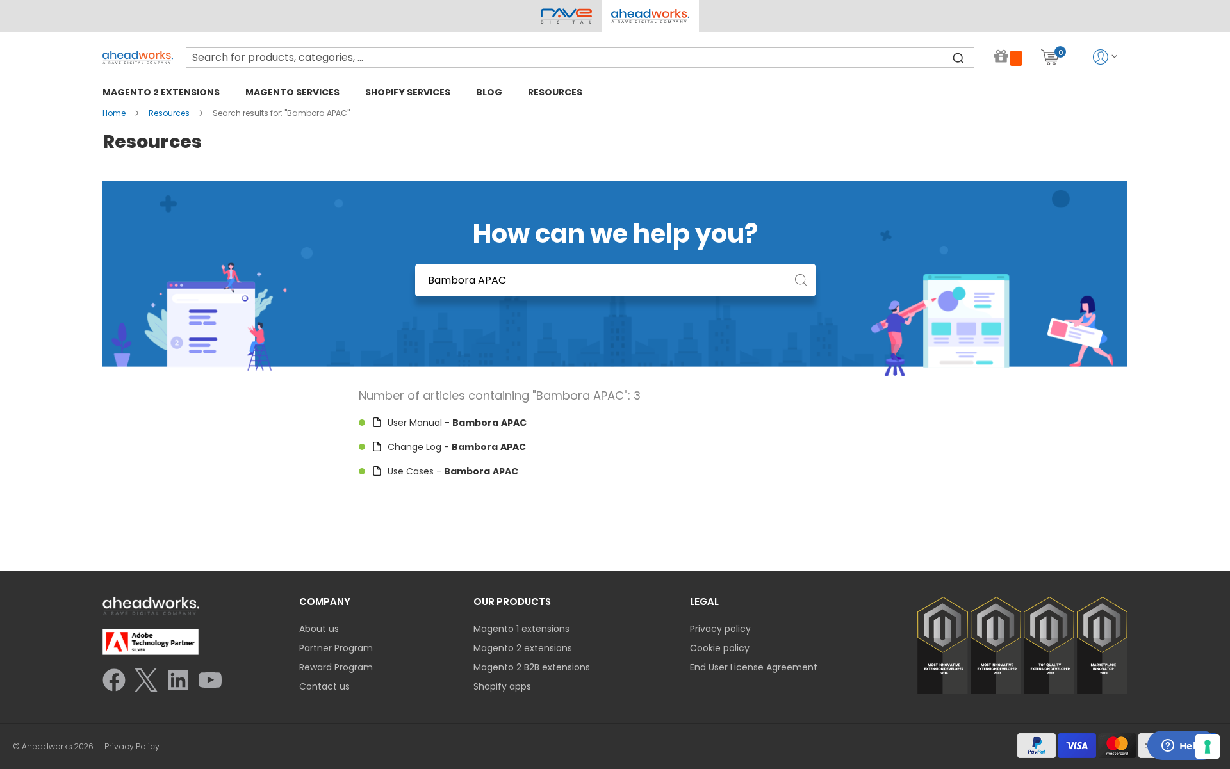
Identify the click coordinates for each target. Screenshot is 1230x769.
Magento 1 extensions (521, 628)
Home (114, 113)
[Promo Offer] (1008, 57)
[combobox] (580, 57)
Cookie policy (720, 648)
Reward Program (336, 667)
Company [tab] (324, 601)
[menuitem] (161, 92)
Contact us (324, 686)
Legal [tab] (704, 601)
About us (319, 628)
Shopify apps (502, 686)
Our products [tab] (512, 601)
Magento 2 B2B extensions (531, 667)
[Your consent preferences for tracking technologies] (1207, 746)
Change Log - (455, 447)
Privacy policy (720, 628)
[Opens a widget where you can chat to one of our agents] (1182, 747)
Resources (170, 113)
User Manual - (456, 422)
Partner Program (336, 648)
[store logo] (137, 57)
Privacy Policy (132, 746)
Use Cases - (451, 471)
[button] (650, 16)
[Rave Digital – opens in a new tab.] (566, 16)
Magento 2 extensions (522, 648)
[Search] (958, 57)
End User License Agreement (753, 667)
